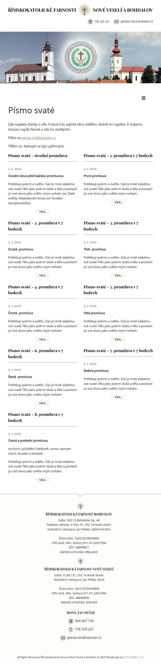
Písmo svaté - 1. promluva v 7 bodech (118, 155)
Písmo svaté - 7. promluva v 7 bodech (118, 350)
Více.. (42, 211)
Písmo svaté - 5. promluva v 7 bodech (111, 289)
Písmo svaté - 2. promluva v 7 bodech (35, 225)
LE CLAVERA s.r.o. (133, 657)
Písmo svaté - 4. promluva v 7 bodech (35, 289)
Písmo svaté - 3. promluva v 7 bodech (111, 225)
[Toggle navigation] (143, 99)
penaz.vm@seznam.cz (39, 137)
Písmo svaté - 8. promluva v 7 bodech (35, 417)
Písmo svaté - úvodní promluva (37, 155)
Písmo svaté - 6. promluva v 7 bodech (35, 353)
